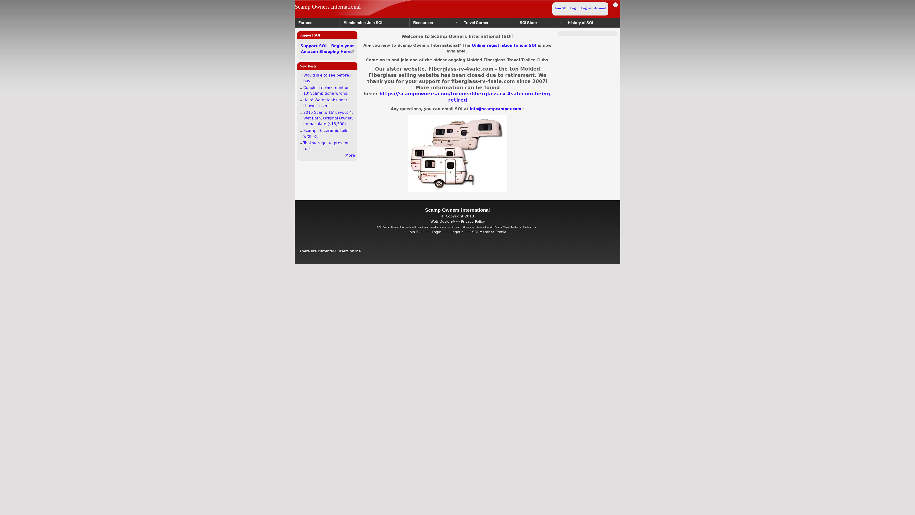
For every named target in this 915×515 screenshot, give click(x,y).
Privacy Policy (473, 221)
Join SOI (561, 8)
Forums (305, 22)
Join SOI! (416, 232)
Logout (586, 8)
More (350, 155)
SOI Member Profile (489, 232)
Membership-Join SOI (362, 22)
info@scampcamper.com (497, 109)
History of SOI (580, 22)
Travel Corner (474, 24)
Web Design (442, 221)
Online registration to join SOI (504, 45)
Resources (421, 24)
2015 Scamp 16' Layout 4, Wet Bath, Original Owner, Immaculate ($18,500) (328, 118)
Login (574, 8)
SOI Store (526, 24)
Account (600, 8)
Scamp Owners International (328, 7)
